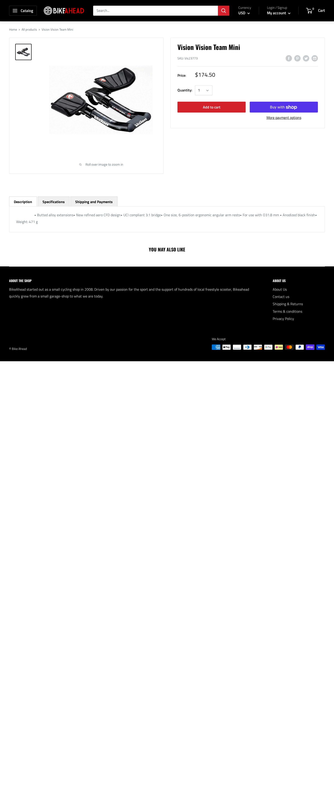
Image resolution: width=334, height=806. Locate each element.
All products (29, 29)
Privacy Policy (283, 318)
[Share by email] (315, 58)
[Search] (223, 11)
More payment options (284, 117)
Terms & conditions (287, 311)
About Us (280, 289)
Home (13, 29)
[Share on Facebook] (289, 58)
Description (23, 201)
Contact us (281, 296)
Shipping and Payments (94, 201)
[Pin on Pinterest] (297, 58)
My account (277, 13)
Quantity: (184, 90)
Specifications (53, 201)
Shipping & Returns (288, 304)
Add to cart (211, 107)
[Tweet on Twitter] (306, 58)
